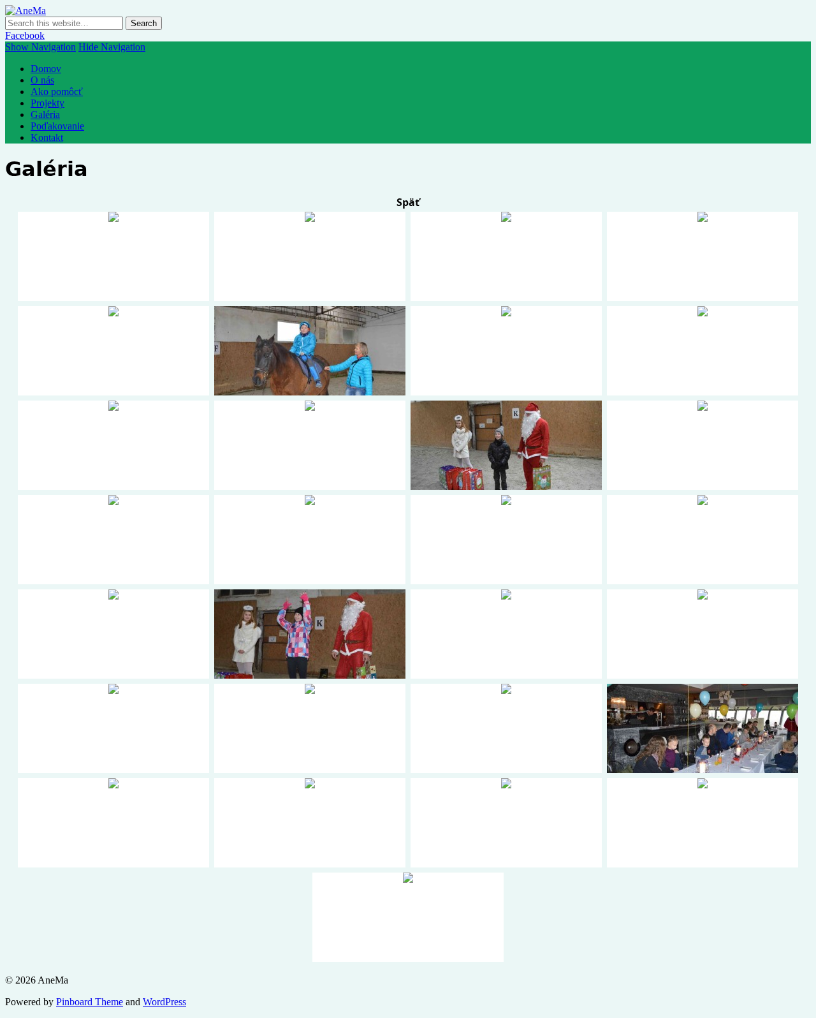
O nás (42, 80)
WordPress (164, 1001)
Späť (408, 202)
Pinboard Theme (89, 1001)
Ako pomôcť (57, 91)
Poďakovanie (57, 126)
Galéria (45, 114)
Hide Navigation (111, 46)
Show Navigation (40, 46)
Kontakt (47, 137)
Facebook (25, 35)
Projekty (47, 103)
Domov (46, 68)
